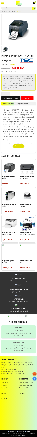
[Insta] (27, 431)
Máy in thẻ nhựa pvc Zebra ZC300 (9, 205)
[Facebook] (12, 431)
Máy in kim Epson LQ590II (25, 205)
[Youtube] (20, 431)
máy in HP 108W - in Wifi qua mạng (9, 233)
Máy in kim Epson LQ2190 (8, 261)
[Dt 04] (27, 315)
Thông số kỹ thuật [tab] (22, 104)
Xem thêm (18, 146)
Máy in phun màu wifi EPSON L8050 (27, 177)
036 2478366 (19, 331)
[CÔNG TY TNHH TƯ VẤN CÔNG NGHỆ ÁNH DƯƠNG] (19, 2)
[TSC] (26, 61)
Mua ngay (27, 98)
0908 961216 (19, 345)
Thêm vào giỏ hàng (11, 98)
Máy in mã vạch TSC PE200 (9, 177)
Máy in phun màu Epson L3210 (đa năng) (27, 233)
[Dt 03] (10, 315)
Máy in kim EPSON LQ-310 (27, 261)
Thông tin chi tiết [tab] (8, 104)
